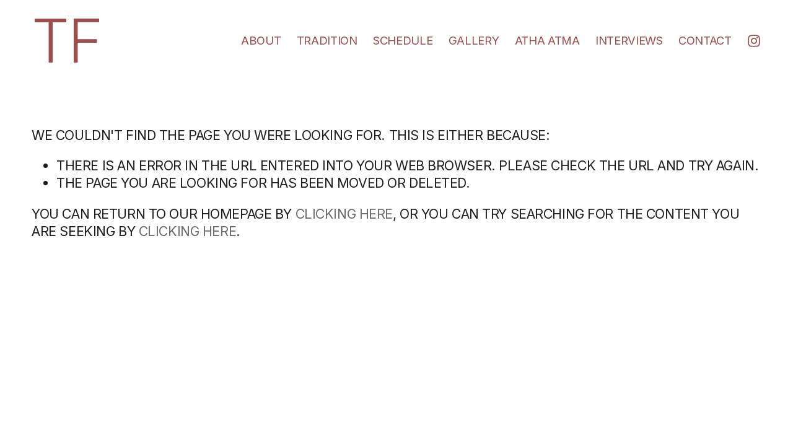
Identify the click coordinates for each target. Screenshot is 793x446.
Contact (704, 40)
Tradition (327, 40)
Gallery (474, 40)
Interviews (628, 40)
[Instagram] (754, 40)
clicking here (344, 214)
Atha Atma (547, 40)
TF (67, 40)
